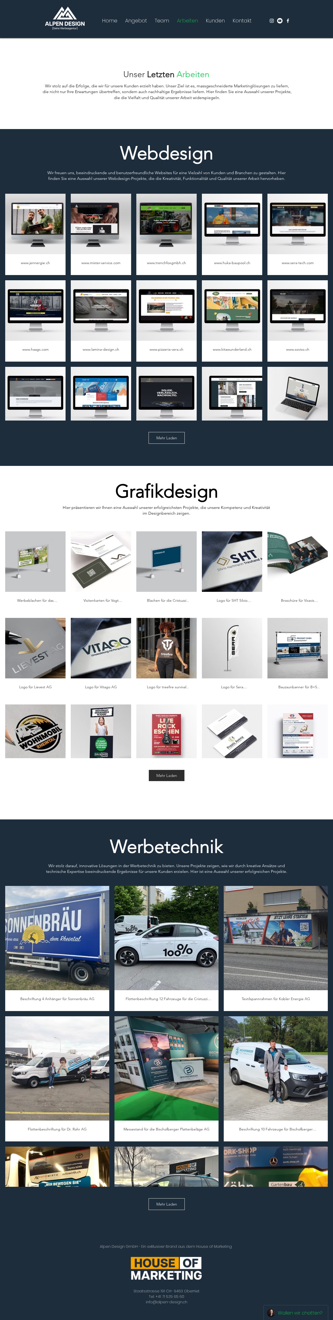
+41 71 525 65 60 (169, 1296)
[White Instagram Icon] (271, 20)
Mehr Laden (166, 437)
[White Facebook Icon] (288, 20)
